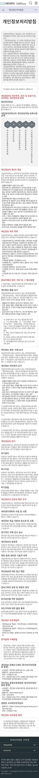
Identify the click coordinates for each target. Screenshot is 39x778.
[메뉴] (36, 3)
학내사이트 (7, 750)
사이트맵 (26, 740)
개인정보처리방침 (16, 9)
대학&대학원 (7, 745)
